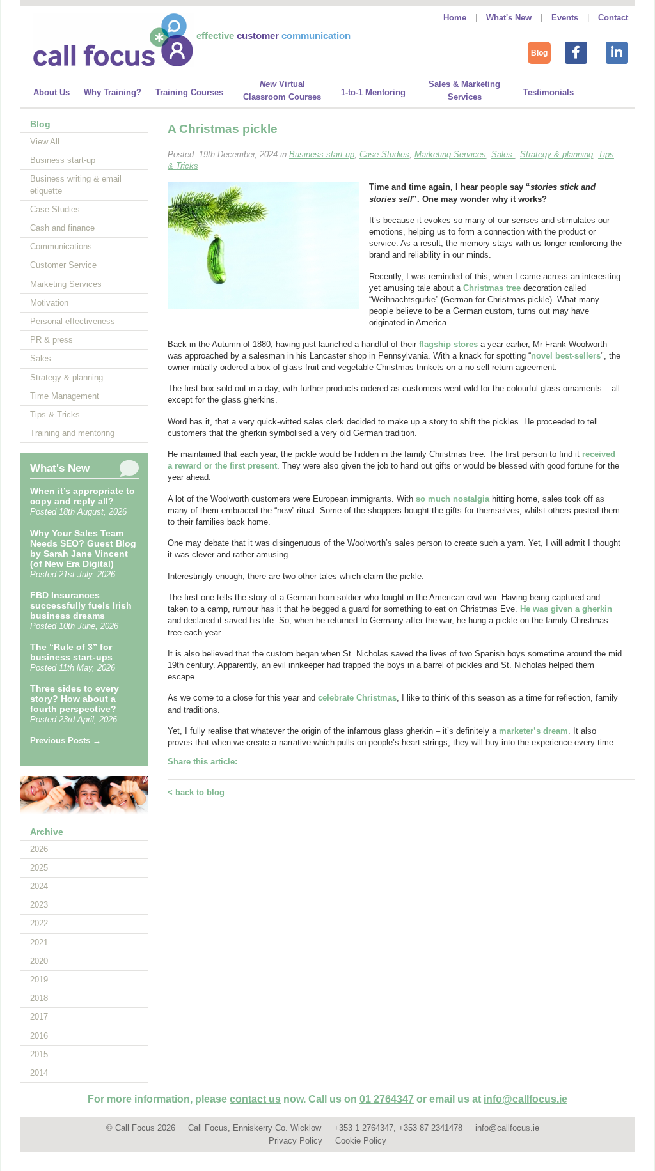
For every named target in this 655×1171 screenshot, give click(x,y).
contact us (255, 1099)
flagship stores (448, 344)
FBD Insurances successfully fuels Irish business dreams (81, 605)
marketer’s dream (533, 731)
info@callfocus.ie (525, 1099)
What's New (509, 17)
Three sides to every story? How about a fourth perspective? (74, 698)
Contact (613, 17)
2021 (39, 942)
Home (454, 17)
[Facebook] (576, 50)
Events (564, 17)
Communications (61, 246)
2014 (39, 1073)
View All (44, 141)
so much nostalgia (452, 499)
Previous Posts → (65, 740)
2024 (39, 886)
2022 (39, 923)
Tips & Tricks (55, 414)
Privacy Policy (295, 1140)
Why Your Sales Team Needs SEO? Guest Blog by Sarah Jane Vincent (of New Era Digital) (83, 548)
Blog (539, 53)
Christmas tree (492, 288)
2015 (39, 1054)
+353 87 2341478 (430, 1128)
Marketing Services (66, 284)
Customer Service (63, 265)
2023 (39, 905)
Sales (40, 358)
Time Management (64, 396)
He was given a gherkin (566, 609)
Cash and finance (62, 228)
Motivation (49, 302)
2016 (39, 1036)
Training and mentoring (72, 433)
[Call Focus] (113, 64)
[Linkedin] (617, 50)
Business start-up (62, 160)
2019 (39, 979)
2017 (39, 1016)
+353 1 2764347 (363, 1128)
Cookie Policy (360, 1140)
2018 (39, 998)
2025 (39, 867)
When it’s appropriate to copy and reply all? (82, 496)
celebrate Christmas (357, 697)
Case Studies (55, 209)
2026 (39, 849)
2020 (39, 961)
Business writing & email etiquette (76, 184)
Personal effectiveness (72, 321)
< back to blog (196, 792)
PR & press (51, 340)
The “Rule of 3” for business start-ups (71, 652)
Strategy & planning (66, 377)
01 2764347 (386, 1099)
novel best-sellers (566, 356)
